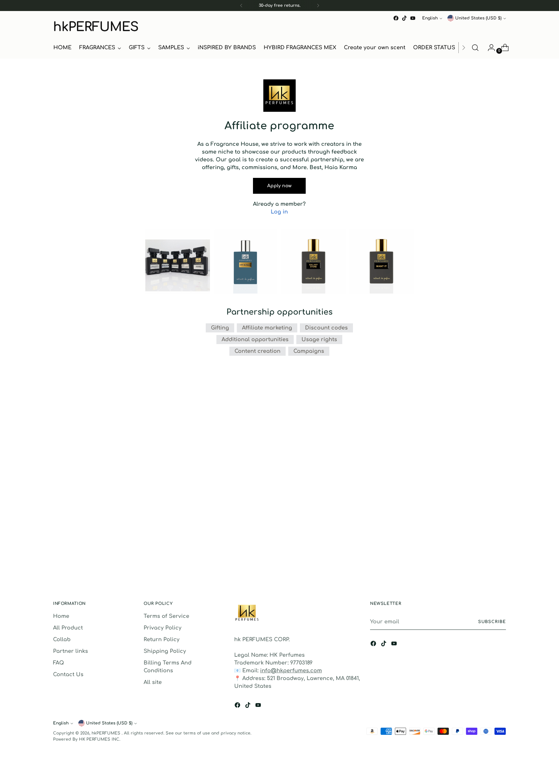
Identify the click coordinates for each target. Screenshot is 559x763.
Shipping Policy (165, 651)
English (430, 18)
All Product (68, 628)
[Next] (318, 5)
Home (61, 616)
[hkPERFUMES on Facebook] (396, 18)
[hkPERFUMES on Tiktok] (404, 18)
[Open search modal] (475, 47)
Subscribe (492, 621)
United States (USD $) (478, 18)
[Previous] (241, 5)
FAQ (58, 663)
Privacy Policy (162, 628)
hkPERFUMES (107, 733)
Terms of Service (166, 616)
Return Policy (162, 639)
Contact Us (68, 674)
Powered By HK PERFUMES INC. (86, 739)
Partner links (70, 651)
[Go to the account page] (488, 47)
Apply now (279, 185)
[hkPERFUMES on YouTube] (413, 18)
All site (153, 682)
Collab (62, 639)
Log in (279, 212)
